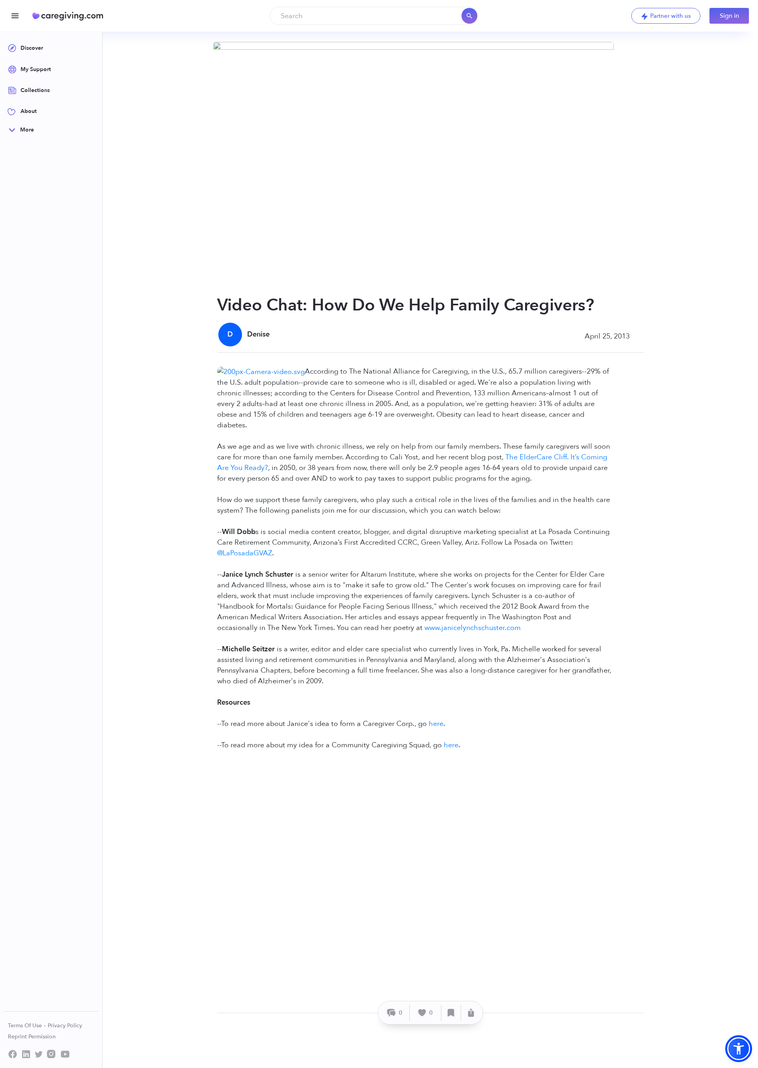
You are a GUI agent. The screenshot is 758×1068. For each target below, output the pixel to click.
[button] (738, 1048)
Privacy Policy (65, 1025)
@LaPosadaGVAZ (244, 553)
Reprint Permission (32, 1036)
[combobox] (374, 16)
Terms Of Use (25, 1025)
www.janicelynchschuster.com (472, 628)
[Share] (471, 1013)
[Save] (451, 1013)
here (436, 724)
